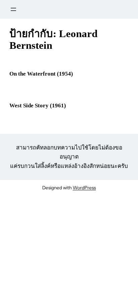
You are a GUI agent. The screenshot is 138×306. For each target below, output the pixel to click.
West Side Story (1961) (37, 105)
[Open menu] (13, 9)
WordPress (84, 187)
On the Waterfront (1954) (41, 74)
